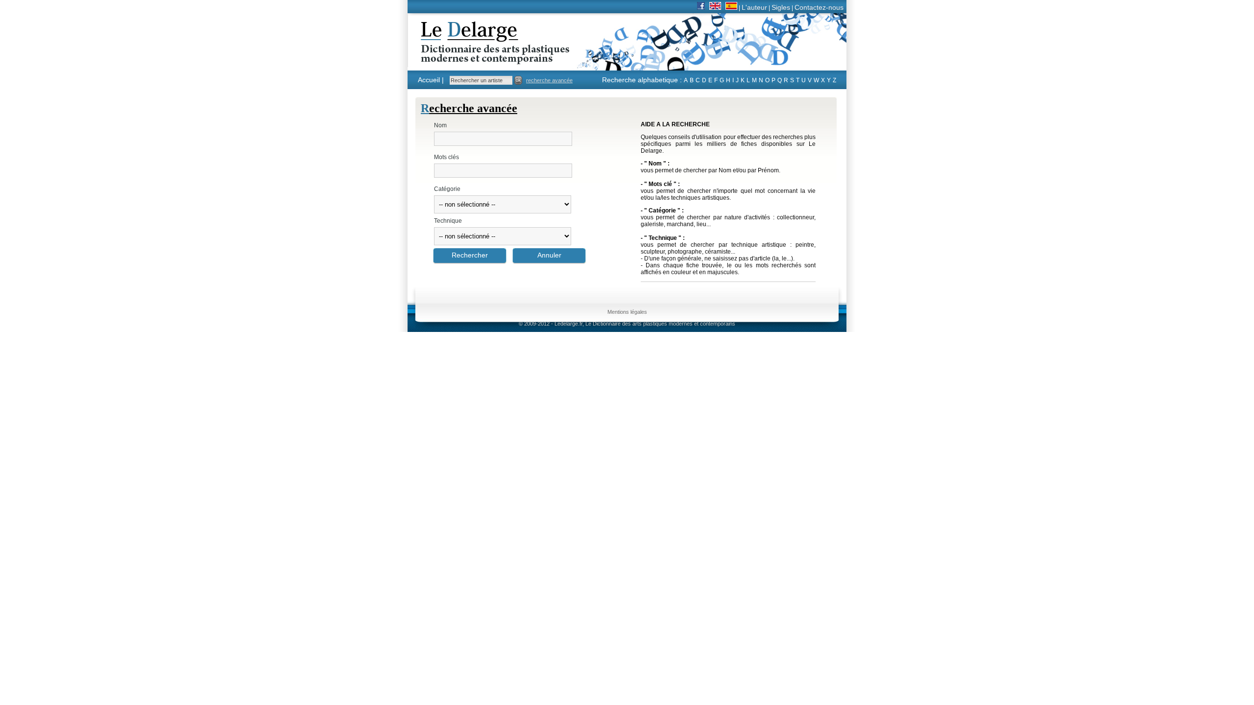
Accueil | (431, 80)
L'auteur (754, 7)
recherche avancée (549, 80)
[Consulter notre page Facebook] (701, 7)
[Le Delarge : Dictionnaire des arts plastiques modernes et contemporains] (465, 58)
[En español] (731, 7)
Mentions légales (627, 312)
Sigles (781, 7)
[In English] (715, 7)
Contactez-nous (819, 7)
